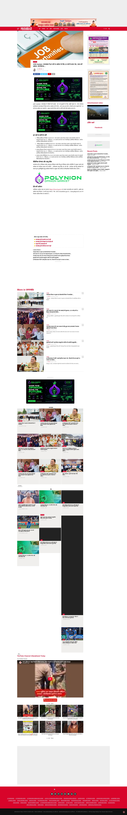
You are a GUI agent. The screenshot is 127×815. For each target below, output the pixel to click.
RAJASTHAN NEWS (73, 804)
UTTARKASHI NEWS (90, 798)
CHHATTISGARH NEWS (79, 802)
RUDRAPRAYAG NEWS (76, 800)
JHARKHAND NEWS (102, 802)
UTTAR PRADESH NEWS (114, 800)
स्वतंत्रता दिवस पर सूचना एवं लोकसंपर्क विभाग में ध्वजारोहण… (44, 251)
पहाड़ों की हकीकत (56, 28)
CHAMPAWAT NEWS (115, 798)
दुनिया (51, 28)
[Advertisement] (63, 9)
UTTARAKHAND (10, 798)
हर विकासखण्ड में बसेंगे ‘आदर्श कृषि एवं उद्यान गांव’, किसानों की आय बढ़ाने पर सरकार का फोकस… (51, 259)
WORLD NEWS (95, 800)
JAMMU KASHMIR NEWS (91, 802)
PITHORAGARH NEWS (42, 800)
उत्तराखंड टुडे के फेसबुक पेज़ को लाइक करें (44, 241)
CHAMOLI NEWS (12, 800)
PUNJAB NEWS (111, 802)
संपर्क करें (65, 28)
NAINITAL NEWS (32, 800)
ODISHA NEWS (61, 802)
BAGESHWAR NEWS (65, 800)
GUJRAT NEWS (69, 802)
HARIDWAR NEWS (86, 800)
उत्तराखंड (43, 28)
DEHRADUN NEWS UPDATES (70, 798)
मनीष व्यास (40, 69)
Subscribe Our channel (51, 700)
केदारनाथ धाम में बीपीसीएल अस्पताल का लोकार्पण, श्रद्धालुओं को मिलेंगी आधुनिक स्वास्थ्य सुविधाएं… (98, 170)
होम (39, 28)
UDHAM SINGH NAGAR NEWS (102, 798)
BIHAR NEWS (41, 804)
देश (47, 28)
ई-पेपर (62, 28)
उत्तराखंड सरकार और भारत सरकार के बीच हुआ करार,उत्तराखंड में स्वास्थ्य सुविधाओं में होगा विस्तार (51, 255)
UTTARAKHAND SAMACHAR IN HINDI (35, 798)
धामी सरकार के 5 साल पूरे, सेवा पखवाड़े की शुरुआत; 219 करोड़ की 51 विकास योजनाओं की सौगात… (52, 253)
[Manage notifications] (124, 812)
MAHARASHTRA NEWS (63, 804)
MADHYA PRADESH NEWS (50, 804)
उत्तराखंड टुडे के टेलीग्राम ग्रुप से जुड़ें (43, 245)
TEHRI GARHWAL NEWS (22, 800)
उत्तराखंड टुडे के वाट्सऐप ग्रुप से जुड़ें (43, 239)
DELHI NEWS (16, 802)
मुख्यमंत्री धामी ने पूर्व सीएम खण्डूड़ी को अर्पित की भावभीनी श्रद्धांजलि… (46, 257)
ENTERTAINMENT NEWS (33, 802)
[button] (52, 703)
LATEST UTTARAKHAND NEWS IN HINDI (53, 798)
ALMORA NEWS (81, 798)
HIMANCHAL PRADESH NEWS (94, 804)
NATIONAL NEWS (103, 800)
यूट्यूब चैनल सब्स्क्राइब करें (41, 243)
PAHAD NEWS (24, 802)
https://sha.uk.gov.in (55, 189)
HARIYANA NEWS (83, 804)
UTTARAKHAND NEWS (20, 798)
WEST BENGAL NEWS (31, 804)
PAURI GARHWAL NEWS (54, 800)
